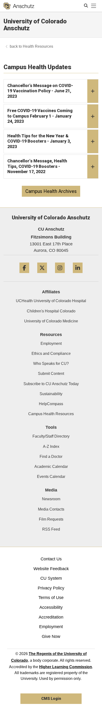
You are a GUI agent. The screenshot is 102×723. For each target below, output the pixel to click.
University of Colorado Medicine (51, 321)
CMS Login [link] (51, 698)
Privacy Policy (51, 588)
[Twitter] (42, 275)
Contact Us (51, 559)
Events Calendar (51, 477)
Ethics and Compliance (51, 353)
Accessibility (51, 607)
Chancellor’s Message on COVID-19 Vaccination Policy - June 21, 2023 (40, 91)
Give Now (51, 636)
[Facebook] (24, 275)
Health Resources (38, 46)
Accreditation (51, 617)
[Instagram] (59, 275)
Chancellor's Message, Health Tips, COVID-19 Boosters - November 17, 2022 (37, 166)
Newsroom (51, 499)
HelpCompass (51, 404)
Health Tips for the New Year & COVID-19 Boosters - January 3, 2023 (39, 141)
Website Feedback (51, 568)
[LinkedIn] (77, 275)
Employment (51, 343)
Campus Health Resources (51, 414)
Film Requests (51, 519)
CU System (51, 578)
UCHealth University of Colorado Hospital (51, 301)
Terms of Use (51, 597)
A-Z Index (51, 446)
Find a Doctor (51, 456)
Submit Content (51, 374)
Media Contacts (51, 509)
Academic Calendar (51, 467)
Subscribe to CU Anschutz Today (51, 384)
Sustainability (51, 394)
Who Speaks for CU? (51, 364)
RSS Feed (51, 529)
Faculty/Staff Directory (51, 436)
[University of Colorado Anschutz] (19, 6)
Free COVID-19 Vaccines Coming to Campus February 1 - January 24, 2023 (40, 116)
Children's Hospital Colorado (51, 311)
